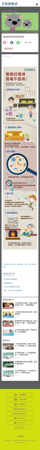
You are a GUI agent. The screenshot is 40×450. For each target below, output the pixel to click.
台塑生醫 (22, 399)
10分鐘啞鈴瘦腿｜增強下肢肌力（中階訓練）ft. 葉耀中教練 (25, 345)
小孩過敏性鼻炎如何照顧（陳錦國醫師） (26, 313)
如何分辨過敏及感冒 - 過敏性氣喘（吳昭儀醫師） (26, 331)
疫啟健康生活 (8, 283)
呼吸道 (14, 264)
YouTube (21, 423)
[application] (20, 23)
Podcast (21, 427)
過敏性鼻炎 (8, 264)
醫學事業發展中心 (19, 413)
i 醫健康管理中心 (20, 409)
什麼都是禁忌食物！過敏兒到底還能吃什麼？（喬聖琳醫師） (26, 304)
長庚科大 (22, 404)
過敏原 (34, 264)
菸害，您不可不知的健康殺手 (13, 290)
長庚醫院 (22, 394)
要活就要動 (8, 49)
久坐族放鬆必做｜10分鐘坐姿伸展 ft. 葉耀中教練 (25, 372)
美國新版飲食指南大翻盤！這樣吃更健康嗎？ (26, 363)
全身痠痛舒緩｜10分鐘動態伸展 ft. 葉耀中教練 (25, 354)
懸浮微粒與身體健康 (10, 279)
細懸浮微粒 (20, 264)
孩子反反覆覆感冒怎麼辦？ (12, 287)
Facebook (21, 418)
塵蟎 (30, 264)
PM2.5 (26, 264)
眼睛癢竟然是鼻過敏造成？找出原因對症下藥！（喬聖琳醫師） (26, 322)
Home (5, 11)
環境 (4, 267)
